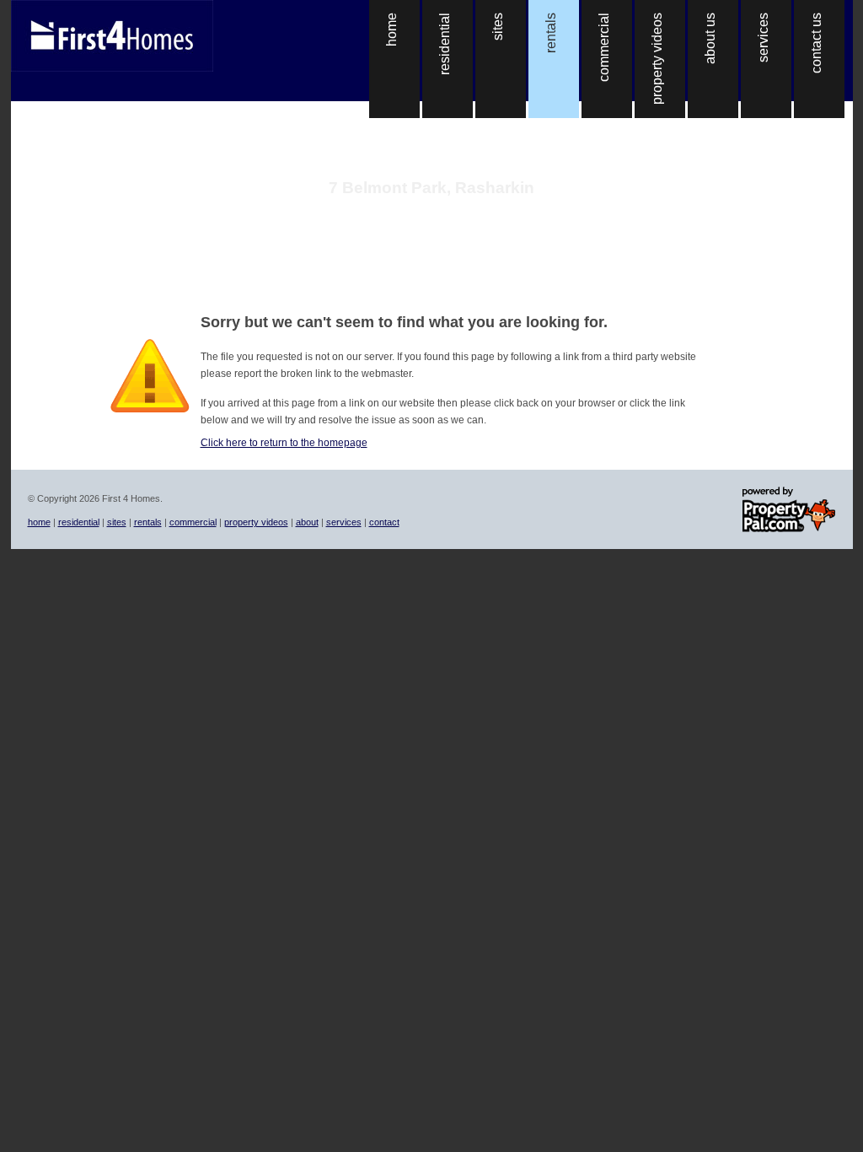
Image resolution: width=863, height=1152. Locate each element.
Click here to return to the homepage (284, 443)
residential (78, 522)
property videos (256, 522)
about (307, 522)
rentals (148, 522)
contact (384, 522)
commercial (193, 522)
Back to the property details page (432, 209)
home (39, 522)
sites (116, 522)
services (344, 522)
